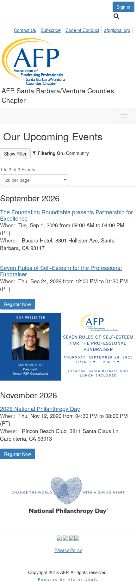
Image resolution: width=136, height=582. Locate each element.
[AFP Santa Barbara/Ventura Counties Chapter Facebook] (65, 537)
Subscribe (51, 30)
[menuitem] (26, 29)
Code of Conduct (82, 30)
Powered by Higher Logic (68, 579)
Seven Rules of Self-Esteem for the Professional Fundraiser (61, 270)
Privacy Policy (68, 550)
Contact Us (25, 30)
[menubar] (73, 29)
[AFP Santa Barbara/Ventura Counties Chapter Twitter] (59, 537)
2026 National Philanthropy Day (40, 408)
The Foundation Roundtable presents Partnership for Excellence (66, 215)
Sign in (123, 7)
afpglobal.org (117, 30)
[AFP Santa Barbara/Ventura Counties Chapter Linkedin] (71, 537)
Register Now (17, 304)
